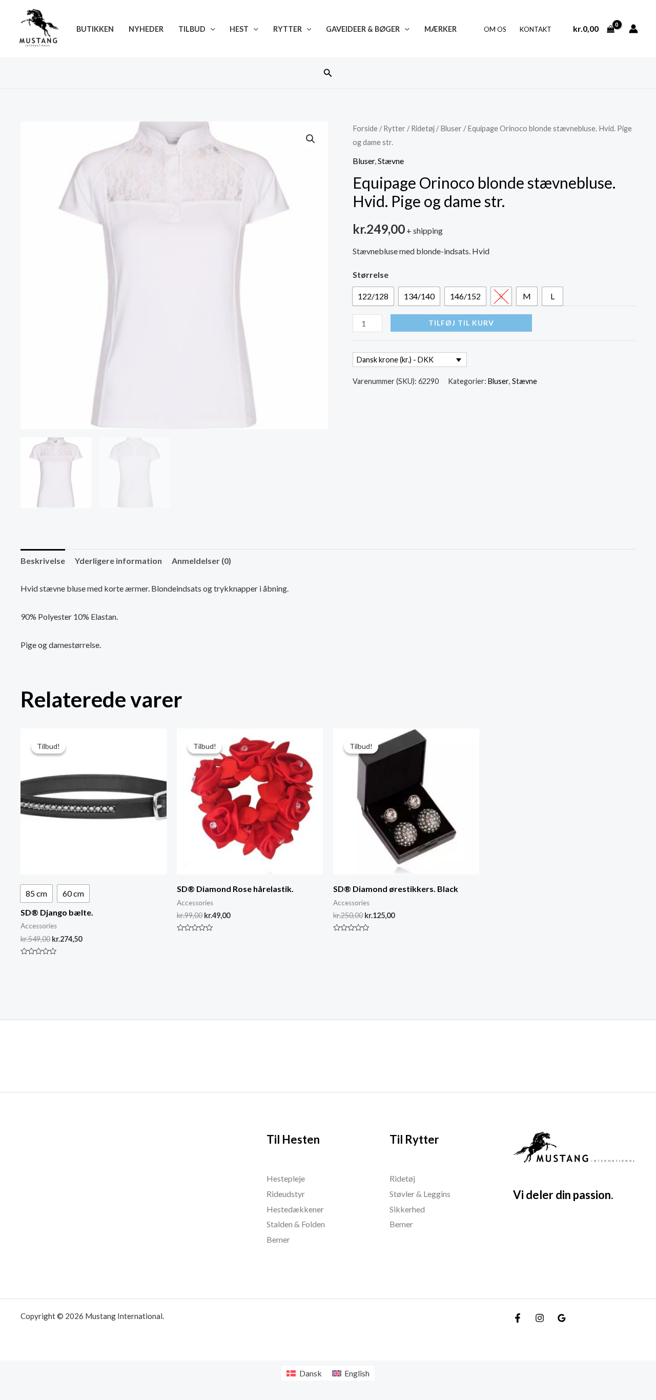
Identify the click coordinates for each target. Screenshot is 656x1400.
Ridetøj (423, 128)
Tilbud (192, 29)
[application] (210, 29)
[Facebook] (517, 1318)
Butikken (95, 29)
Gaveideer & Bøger (363, 29)
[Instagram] (539, 1318)
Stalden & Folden (295, 1224)
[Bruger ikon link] (633, 28)
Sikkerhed (407, 1209)
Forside (365, 128)
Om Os (495, 29)
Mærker (440, 29)
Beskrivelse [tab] (42, 560)
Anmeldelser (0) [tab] (201, 560)
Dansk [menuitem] (310, 1373)
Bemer (278, 1239)
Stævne (391, 161)
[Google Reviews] (561, 1318)
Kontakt (535, 29)
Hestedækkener (295, 1209)
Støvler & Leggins (419, 1194)
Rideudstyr (285, 1194)
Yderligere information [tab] (118, 560)
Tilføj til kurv (461, 322)
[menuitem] (303, 1373)
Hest (239, 29)
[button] (328, 73)
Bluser (451, 128)
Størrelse (370, 274)
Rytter (287, 29)
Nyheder (146, 29)
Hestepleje (285, 1178)
